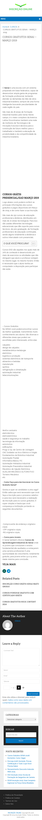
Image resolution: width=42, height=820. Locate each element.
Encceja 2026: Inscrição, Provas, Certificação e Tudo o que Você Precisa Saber (19, 763)
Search (21, 741)
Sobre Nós (9, 804)
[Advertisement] (21, 64)
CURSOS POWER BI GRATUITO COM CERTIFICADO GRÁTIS (18, 594)
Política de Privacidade (14, 795)
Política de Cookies (12, 798)
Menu (3, 19)
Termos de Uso (11, 801)
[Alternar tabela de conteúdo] (32, 243)
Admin (17, 621)
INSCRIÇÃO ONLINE (14, 813)
